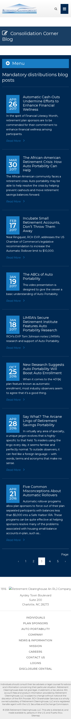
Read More (13, 141)
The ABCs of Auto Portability (38, 276)
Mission (35, 646)
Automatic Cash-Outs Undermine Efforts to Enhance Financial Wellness (41, 103)
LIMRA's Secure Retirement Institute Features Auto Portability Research (40, 324)
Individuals (35, 617)
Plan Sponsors (35, 623)
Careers (35, 651)
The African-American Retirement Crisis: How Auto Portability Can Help (42, 164)
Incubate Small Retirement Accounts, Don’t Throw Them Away (41, 224)
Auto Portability (35, 629)
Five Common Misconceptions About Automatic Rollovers (42, 491)
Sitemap (35, 715)
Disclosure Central (35, 668)
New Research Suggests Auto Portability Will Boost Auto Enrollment (43, 369)
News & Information (35, 640)
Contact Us (35, 657)
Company (35, 634)
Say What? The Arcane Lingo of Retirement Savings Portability (42, 421)
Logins (35, 663)
